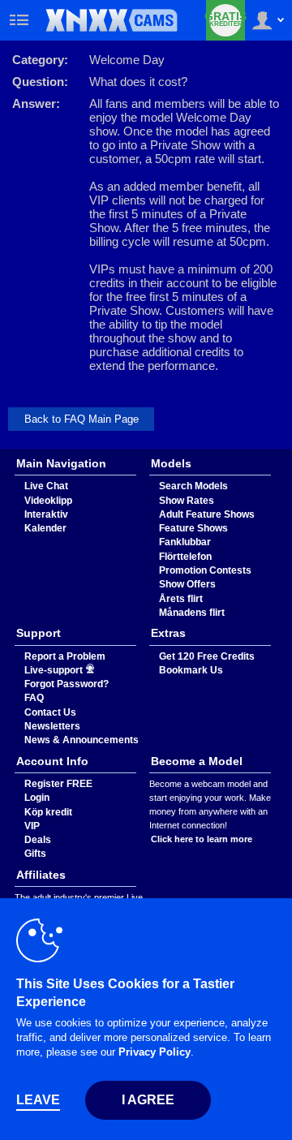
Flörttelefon (185, 556)
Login (36, 797)
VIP (32, 826)
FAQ (34, 697)
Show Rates (186, 500)
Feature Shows (193, 528)
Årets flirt (181, 598)
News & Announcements (81, 740)
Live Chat (46, 486)
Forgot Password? (66, 684)
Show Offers (187, 584)
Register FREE (58, 783)
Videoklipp (48, 500)
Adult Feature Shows (207, 514)
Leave (38, 1100)
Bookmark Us (191, 670)
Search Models (193, 486)
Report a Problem (64, 656)
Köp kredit (48, 812)
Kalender (45, 528)
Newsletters (52, 726)
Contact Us (50, 712)
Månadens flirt (192, 612)
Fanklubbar (185, 542)
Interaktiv (46, 514)
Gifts (35, 853)
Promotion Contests (205, 570)
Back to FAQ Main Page (81, 419)
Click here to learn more (201, 839)
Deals (37, 839)
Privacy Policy (154, 1052)
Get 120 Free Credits (207, 656)
